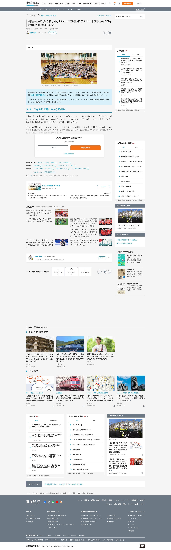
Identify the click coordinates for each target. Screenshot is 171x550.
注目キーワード (122, 234)
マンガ (79, 3)
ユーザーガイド (133, 528)
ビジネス (30, 9)
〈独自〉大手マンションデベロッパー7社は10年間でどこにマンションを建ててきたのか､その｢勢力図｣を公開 (100, 398)
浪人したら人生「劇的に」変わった (132, 171)
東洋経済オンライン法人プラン (91, 515)
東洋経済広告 (111, 515)
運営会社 (49, 535)
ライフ (63, 9)
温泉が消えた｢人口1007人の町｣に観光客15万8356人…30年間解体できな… (131, 60)
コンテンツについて (134, 518)
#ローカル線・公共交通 (124, 243)
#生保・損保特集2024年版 (48, 16)
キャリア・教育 (54, 9)
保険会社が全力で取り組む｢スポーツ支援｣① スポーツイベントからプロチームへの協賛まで (39, 213)
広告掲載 (81, 535)
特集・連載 (59, 3)
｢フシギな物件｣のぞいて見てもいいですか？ (132, 166)
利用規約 (131, 531)
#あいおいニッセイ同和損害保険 (43, 172)
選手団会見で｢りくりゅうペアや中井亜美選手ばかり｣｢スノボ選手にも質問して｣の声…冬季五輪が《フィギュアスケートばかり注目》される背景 (83, 222)
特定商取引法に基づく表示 (77, 540)
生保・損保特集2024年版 (51, 185)
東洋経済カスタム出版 (114, 518)
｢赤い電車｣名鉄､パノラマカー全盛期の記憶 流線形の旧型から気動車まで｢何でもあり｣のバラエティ (70, 398)
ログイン (139, 3)
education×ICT (30, 515)
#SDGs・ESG (42, 162)
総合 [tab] (123, 54)
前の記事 (101, 16)
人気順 (67, 3)
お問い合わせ (120, 540)
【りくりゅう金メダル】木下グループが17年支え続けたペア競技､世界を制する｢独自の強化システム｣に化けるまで (39, 243)
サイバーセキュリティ (33, 518)
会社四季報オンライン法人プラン (91, 518)
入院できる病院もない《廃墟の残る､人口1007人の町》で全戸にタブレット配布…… (131, 70)
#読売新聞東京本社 (123, 240)
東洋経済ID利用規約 (94, 540)
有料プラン (131, 521)
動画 (73, 3)
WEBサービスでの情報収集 (34, 540)
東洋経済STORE (52, 521)
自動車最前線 (125, 181)
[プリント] (110, 33)
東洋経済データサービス (88, 521)
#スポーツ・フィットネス (65, 165)
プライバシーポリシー (52, 540)
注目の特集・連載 (123, 205)
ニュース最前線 (126, 186)
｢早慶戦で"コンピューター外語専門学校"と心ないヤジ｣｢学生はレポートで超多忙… (131, 90)
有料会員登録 (127, 3)
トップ (44, 3)
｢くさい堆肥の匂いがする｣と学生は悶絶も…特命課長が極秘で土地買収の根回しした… (131, 100)
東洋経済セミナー (86, 524)
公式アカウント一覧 (69, 535)
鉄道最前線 (29, 521)
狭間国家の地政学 (132, 284)
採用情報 (58, 535)
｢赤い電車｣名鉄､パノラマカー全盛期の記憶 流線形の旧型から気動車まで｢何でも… (131, 80)
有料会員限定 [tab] (136, 55)
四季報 (95, 3)
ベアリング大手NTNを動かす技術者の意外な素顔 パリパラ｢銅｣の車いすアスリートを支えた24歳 (84, 242)
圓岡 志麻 (33, 33)
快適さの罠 (130, 269)
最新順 (51, 3)
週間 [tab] (136, 147)
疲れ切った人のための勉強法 (134, 256)
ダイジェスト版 (126, 151)
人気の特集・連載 (124, 143)
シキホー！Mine (52, 528)
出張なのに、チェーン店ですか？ (131, 161)
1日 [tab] (124, 147)
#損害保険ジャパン (61, 168)
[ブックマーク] (105, 33)
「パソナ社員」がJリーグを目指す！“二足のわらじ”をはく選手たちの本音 (39, 220)
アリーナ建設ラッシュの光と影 (129, 225)
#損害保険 (37, 165)
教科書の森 (110, 521)
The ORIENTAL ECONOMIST (56, 515)
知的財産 (64, 540)
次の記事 (108, 16)
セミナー (86, 3)
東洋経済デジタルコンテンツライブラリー (60, 524)
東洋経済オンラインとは (123, 17)
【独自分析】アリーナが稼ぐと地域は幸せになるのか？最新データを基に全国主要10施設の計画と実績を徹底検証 (39, 398)
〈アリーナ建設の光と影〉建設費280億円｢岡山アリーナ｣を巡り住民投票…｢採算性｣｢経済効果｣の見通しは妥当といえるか (118, 464)
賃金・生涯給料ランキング (129, 196)
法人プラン (131, 524)
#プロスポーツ (49, 165)
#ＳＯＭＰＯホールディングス (42, 168)
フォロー (52, 32)
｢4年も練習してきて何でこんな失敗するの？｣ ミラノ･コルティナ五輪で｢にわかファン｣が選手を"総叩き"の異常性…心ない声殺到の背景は (84, 233)
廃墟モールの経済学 (127, 191)
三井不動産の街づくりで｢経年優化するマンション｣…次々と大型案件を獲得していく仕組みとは (131, 398)
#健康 (52, 162)
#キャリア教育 (63, 162)
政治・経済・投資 (41, 9)
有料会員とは (69, 153)
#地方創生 (133, 240)
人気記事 (120, 51)
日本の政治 (124, 176)
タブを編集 (141, 9)
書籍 (102, 3)
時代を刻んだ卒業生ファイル (130, 156)
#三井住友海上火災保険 (79, 168)
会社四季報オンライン (54, 518)
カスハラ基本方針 (108, 540)
